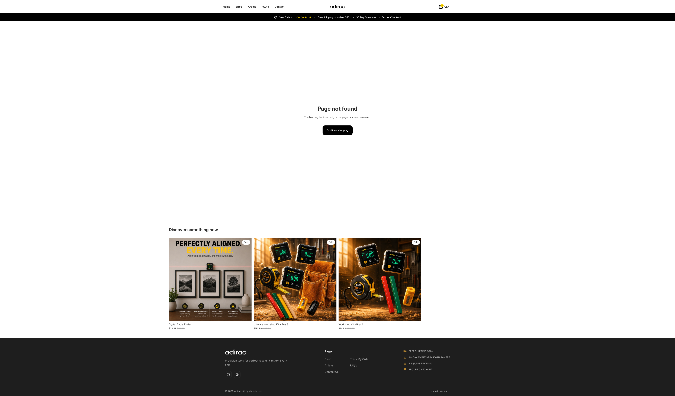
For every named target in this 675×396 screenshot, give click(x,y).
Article (252, 6)
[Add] (331, 316)
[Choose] (246, 316)
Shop (239, 6)
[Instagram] (228, 374)
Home (226, 6)
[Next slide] (246, 280)
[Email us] (237, 374)
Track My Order (359, 359)
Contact (280, 6)
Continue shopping (337, 130)
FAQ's (265, 6)
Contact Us (332, 371)
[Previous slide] (174, 280)
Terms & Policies (438, 391)
